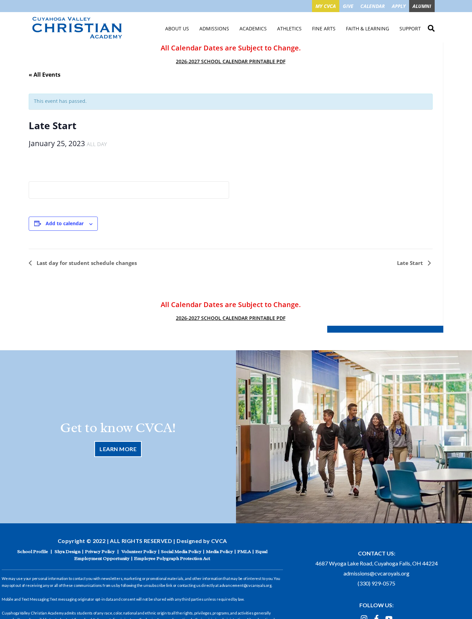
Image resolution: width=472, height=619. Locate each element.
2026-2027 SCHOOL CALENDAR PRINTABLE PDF (230, 61)
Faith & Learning (367, 28)
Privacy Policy (100, 551)
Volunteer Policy (139, 551)
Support (410, 28)
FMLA (244, 551)
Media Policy (219, 551)
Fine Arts (324, 28)
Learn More (118, 449)
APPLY (399, 6)
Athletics (289, 28)
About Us (177, 28)
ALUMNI (422, 6)
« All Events (44, 74)
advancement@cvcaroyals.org (245, 585)
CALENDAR (372, 6)
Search (431, 27)
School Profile (32, 551)
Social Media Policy (181, 551)
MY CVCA (325, 6)
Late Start (410, 262)
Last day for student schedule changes (86, 262)
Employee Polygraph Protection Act (172, 558)
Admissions (214, 28)
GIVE (348, 6)
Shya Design (68, 551)
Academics (253, 28)
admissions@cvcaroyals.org (376, 573)
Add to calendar (65, 223)
